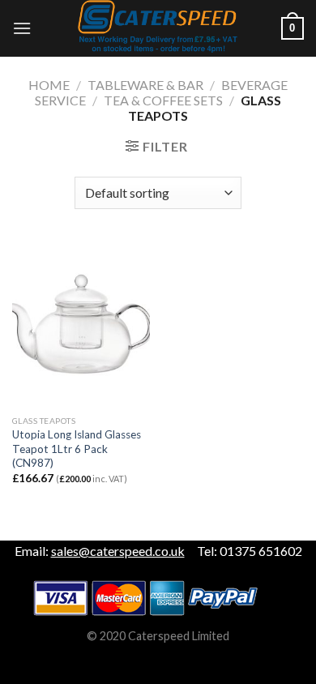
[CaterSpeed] (158, 28)
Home (49, 84)
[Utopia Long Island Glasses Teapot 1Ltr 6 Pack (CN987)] (81, 324)
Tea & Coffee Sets (163, 100)
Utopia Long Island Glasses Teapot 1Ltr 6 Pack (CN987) (76, 448)
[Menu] (22, 28)
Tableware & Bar (145, 84)
